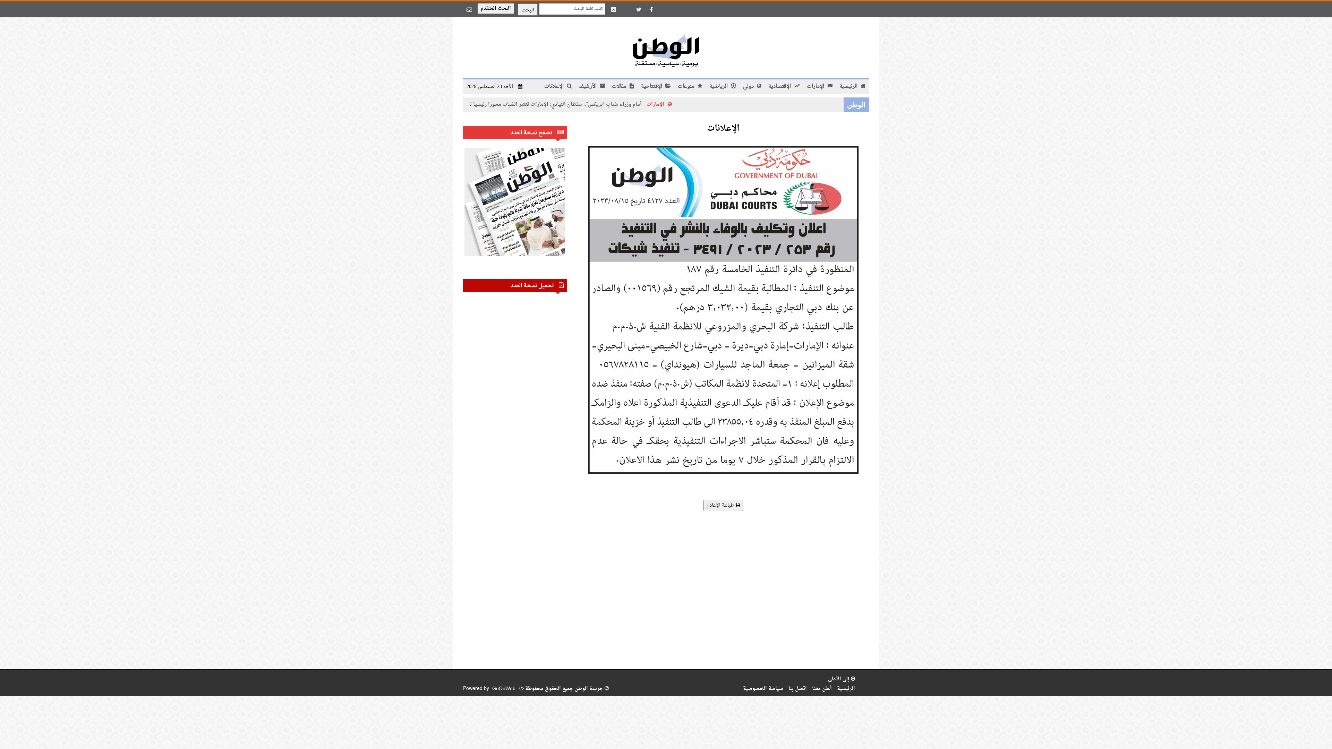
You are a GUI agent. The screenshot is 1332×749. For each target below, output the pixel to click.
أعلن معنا (822, 689)
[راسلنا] (469, 9)
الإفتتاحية (652, 86)
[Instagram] (613, 9)
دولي (749, 86)
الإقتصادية (780, 86)
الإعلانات (554, 86)
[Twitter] (638, 9)
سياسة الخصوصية (763, 689)
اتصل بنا (797, 689)
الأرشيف (588, 86)
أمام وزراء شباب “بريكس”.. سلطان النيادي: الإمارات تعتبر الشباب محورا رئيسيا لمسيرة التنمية (586, 104)
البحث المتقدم (496, 8)
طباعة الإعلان (721, 505)
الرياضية (719, 86)
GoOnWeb (503, 689)
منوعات (687, 86)
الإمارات (816, 86)
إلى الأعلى (839, 679)
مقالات (620, 86)
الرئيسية (849, 86)
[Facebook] (651, 9)
